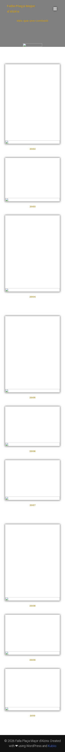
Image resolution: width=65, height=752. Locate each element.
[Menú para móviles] (55, 9)
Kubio (52, 746)
